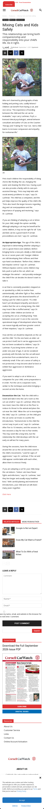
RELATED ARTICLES (11, 522)
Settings (15, 806)
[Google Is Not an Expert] (8, 531)
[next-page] (7, 563)
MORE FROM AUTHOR (30, 522)
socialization (20, 20)
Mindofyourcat (7, 546)
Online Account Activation (15, 741)
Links (6, 734)
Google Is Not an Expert (27, 528)
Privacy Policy (21, 791)
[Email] (10, 52)
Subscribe (22, 706)
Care (4, 534)
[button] (40, 777)
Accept (22, 800)
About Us (8, 726)
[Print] (4, 52)
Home (4, 16)
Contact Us (9, 737)
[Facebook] (16, 52)
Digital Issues (22, 711)
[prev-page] (4, 563)
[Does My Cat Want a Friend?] (8, 543)
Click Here (6, 494)
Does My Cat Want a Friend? (29, 540)
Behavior (12, 20)
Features (12, 16)
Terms (35, 789)
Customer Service (12, 730)
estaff (7, 47)
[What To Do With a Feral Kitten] (8, 554)
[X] (21, 52)
